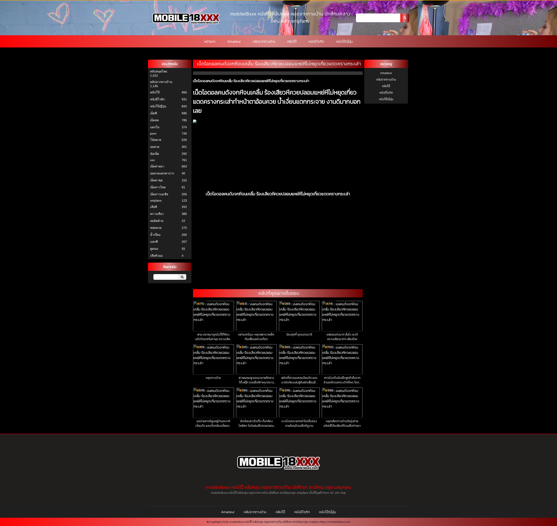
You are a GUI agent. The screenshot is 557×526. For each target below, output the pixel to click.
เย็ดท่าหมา (157, 166)
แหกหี (154, 241)
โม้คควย (155, 140)
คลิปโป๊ (292, 41)
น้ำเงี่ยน (155, 234)
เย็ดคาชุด (156, 180)
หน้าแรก (209, 41)
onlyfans (156, 200)
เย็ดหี (153, 113)
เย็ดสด (154, 120)
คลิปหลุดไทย (158, 71)
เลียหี (153, 207)
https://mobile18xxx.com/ (335, 522)
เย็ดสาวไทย (158, 187)
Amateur (234, 41)
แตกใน (154, 127)
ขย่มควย (155, 227)
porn (153, 133)
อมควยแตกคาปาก (162, 173)
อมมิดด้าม (156, 221)
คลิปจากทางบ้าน (264, 41)
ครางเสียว (157, 214)
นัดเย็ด (154, 153)
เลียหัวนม (156, 255)
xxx (152, 160)
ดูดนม (154, 248)
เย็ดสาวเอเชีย (159, 194)
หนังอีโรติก (316, 41)
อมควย (154, 146)
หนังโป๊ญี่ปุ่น (344, 41)
